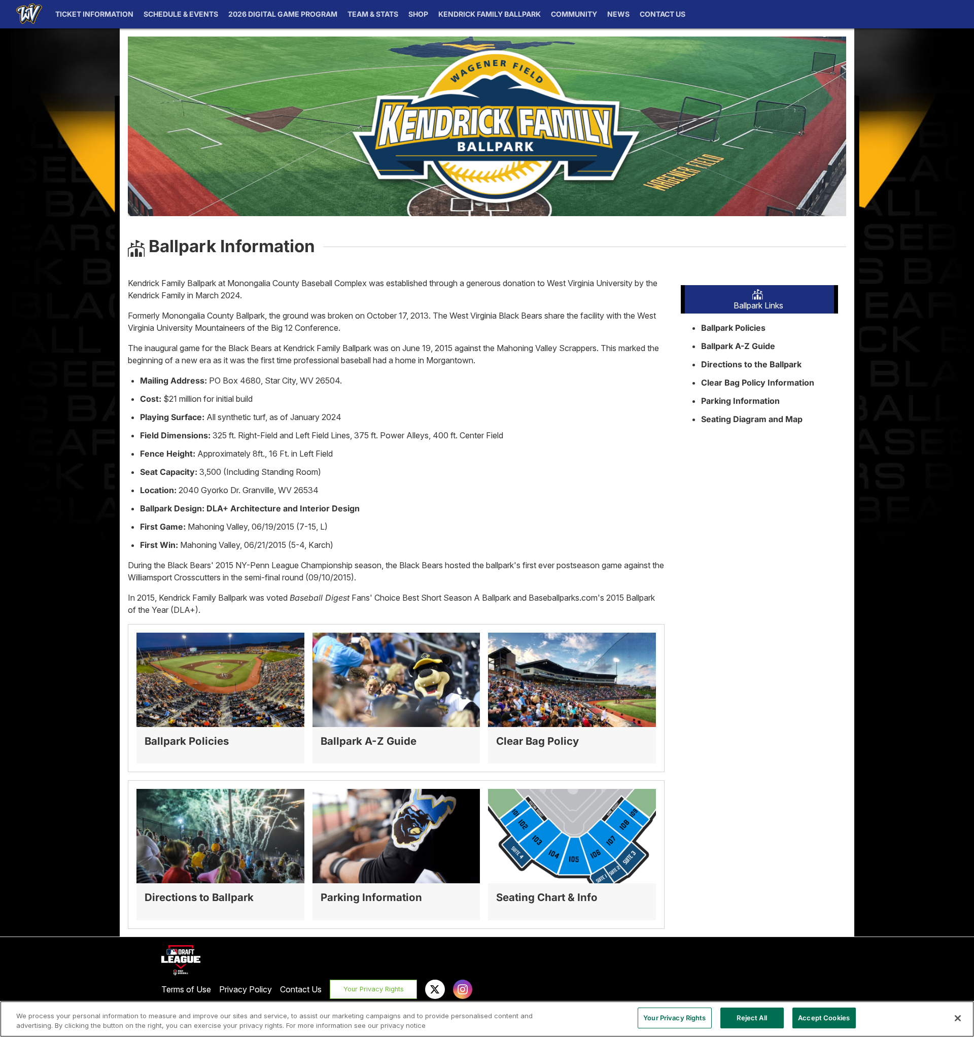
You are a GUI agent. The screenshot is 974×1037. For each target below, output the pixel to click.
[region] (487, 1019)
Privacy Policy (245, 989)
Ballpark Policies (733, 328)
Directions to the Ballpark (751, 364)
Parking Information (740, 401)
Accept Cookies (824, 1018)
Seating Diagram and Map (752, 419)
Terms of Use (186, 989)
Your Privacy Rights (373, 989)
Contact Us (301, 989)
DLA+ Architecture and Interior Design (283, 508)
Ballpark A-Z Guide (738, 346)
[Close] (958, 1018)
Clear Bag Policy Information (757, 382)
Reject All (752, 1018)
